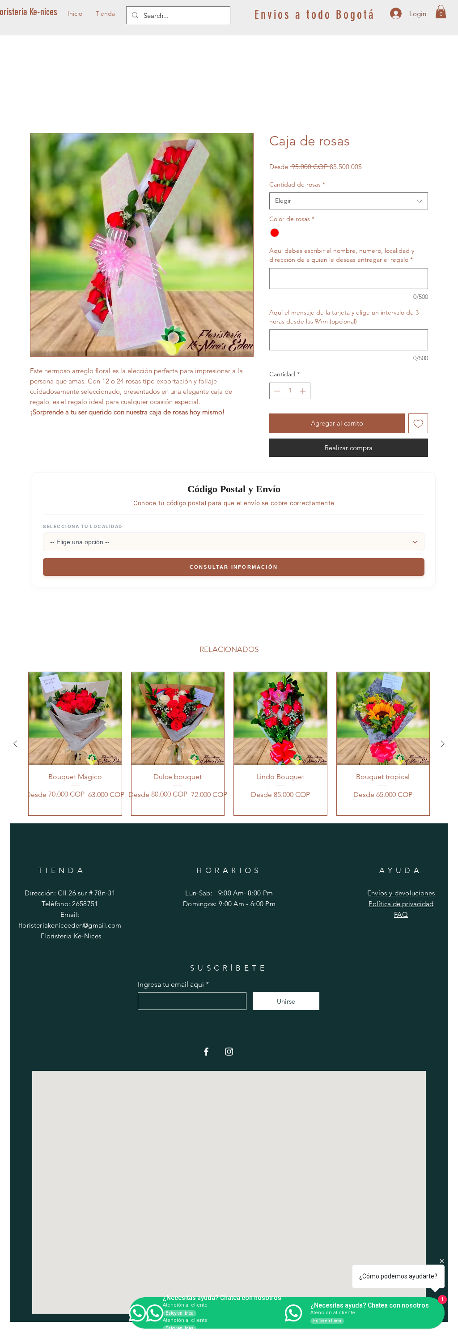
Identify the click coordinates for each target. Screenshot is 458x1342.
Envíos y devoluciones (401, 894)
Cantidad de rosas (297, 186)
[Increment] (303, 392)
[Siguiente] (442, 745)
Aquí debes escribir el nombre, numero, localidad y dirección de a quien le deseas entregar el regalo (341, 256)
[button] (440, 11)
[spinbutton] (290, 392)
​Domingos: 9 (202, 905)
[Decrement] (276, 392)
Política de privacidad (401, 905)
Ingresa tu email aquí (171, 985)
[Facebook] (206, 1053)
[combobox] (348, 202)
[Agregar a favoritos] (418, 425)
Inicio (38, 102)
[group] (229, 745)
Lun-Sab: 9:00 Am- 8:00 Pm (229, 894)
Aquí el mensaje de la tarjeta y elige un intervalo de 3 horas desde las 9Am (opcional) (344, 318)
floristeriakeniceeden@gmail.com (70, 926)
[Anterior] (15, 745)
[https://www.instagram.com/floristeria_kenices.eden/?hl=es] (229, 1053)
